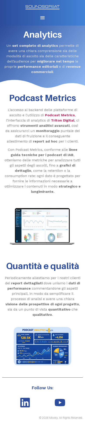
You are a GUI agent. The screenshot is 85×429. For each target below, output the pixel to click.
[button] (42, 17)
